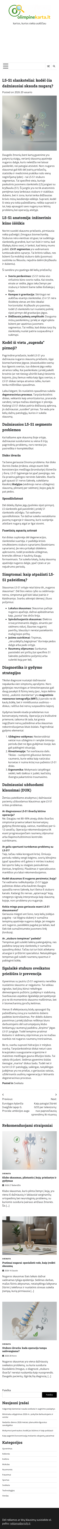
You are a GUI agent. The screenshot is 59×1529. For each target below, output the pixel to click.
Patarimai (6, 1474)
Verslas (5, 1495)
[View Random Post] (48, 66)
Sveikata (18, 1083)
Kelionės (6, 1453)
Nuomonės (7, 1469)
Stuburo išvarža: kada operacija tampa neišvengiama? (24, 1349)
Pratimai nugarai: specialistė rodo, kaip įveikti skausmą (28, 1264)
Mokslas (6, 1464)
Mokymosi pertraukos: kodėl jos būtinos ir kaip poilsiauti (27, 1430)
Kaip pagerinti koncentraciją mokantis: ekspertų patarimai (28, 1435)
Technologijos (8, 1490)
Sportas (5, 1480)
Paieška (6, 1390)
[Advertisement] (29, 46)
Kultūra (5, 1459)
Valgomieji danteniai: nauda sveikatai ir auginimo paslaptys (28, 1408)
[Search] (54, 66)
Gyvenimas (7, 1448)
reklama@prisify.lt (20, 1523)
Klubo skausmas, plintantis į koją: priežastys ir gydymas (29, 1179)
